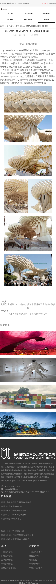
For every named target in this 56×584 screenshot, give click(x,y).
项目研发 (10, 19)
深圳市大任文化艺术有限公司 (13, 514)
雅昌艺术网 (34, 555)
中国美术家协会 (35, 567)
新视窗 (46, 19)
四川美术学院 (7, 555)
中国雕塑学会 (35, 563)
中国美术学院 (7, 563)
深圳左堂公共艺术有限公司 (12, 531)
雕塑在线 (33, 559)
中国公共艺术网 (35, 551)
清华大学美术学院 (8, 567)
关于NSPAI (28, 13)
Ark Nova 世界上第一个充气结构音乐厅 (28, 313)
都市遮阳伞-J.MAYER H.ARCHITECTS (31, 26)
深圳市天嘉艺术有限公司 (11, 506)
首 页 (13, 13)
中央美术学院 (7, 551)
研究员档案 (28, 19)
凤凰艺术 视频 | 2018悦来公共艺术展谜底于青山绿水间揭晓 (28, 306)
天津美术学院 (7, 559)
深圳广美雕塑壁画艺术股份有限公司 (16, 502)
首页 (2, 26)
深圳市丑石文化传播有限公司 (13, 510)
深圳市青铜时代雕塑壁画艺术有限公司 (17, 535)
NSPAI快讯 (47, 13)
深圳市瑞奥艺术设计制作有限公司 (15, 539)
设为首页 (45, 3)
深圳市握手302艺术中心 (11, 518)
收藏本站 (52, 3)
